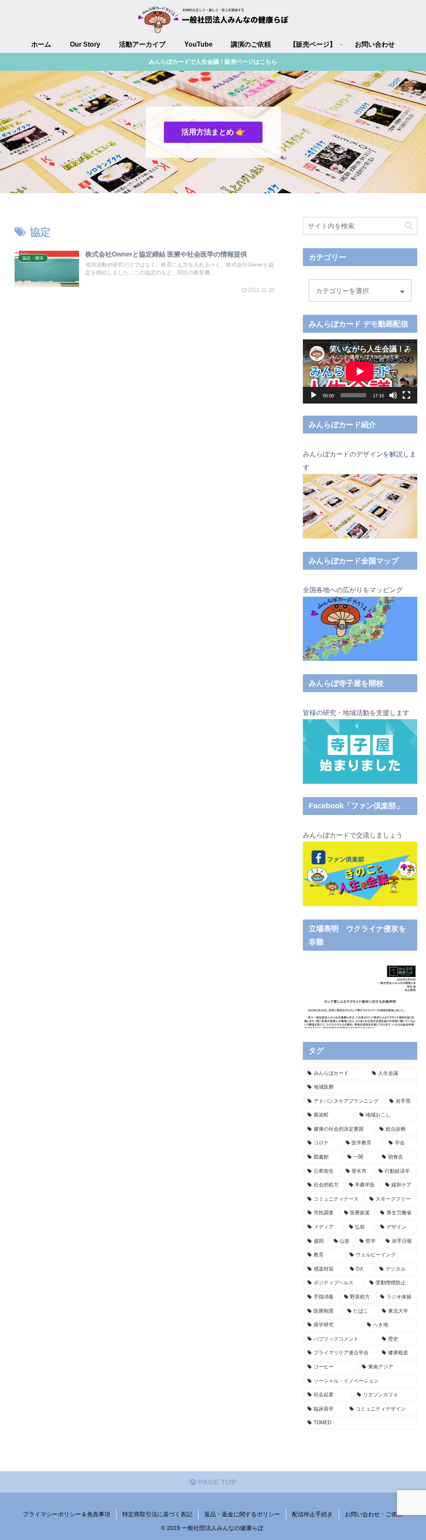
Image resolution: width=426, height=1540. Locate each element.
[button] (408, 225)
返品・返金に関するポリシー (242, 1514)
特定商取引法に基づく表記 (157, 1514)
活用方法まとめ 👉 (213, 132)
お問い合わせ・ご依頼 (374, 1514)
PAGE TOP (216, 1482)
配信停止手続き (312, 1514)
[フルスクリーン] (406, 395)
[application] (360, 371)
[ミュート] (393, 395)
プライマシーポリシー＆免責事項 (66, 1514)
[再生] (314, 395)
